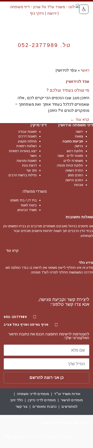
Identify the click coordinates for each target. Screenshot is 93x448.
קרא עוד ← (79, 120)
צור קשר (22, 406)
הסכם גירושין (74, 180)
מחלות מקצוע (27, 141)
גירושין (79, 146)
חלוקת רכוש (75, 151)
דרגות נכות (29, 165)
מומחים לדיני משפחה (33, 394)
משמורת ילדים (73, 161)
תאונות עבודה (27, 132)
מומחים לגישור (72, 400)
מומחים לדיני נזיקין (42, 400)
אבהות (78, 185)
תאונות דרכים (27, 136)
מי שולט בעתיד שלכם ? (67, 90)
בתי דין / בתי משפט (23, 200)
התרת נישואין (74, 170)
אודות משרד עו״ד (67, 394)
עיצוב (64, 423)
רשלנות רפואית (26, 146)
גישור (33, 156)
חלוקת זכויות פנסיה (70, 165)
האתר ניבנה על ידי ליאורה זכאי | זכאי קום (38, 437)
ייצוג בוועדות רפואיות (23, 151)
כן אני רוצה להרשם (47, 377)
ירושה (79, 132)
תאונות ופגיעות (27, 161)
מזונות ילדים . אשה (70, 156)
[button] (47, 61)
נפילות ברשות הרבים (22, 175)
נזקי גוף (32, 170)
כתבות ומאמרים (44, 406)
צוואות (79, 136)
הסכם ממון (75, 175)
